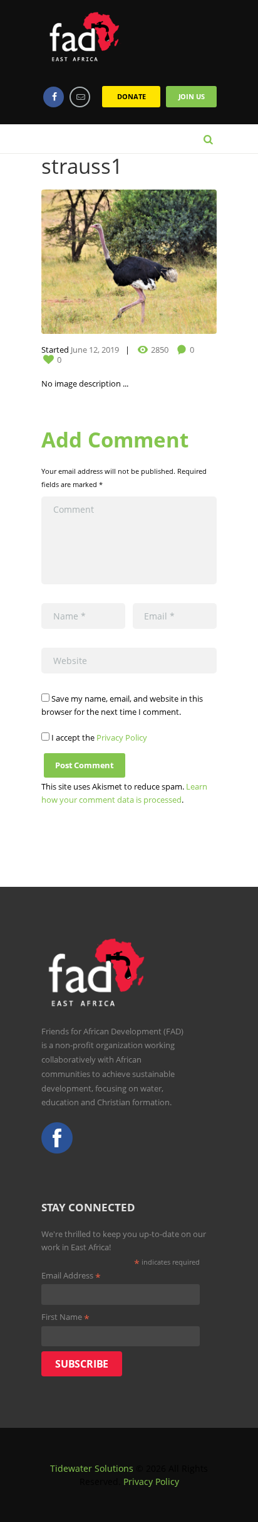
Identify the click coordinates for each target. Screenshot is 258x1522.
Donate (131, 96)
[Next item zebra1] (173, 262)
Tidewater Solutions (91, 1468)
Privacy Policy (121, 737)
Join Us (191, 96)
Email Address (71, 1276)
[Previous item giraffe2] (85, 262)
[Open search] (208, 138)
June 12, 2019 (95, 349)
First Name (65, 1317)
